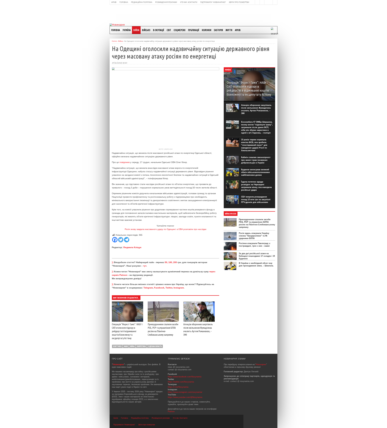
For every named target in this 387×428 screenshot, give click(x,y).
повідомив (124, 162)
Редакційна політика (140, 418)
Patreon (171, 411)
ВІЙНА (136, 30)
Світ (169, 30)
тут (144, 266)
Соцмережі (179, 30)
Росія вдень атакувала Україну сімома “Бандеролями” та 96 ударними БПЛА (254, 235)
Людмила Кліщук (132, 247)
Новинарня (118, 364)
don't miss (117, 346)
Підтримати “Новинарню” (124, 425)
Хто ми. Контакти (180, 418)
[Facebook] (114, 239)
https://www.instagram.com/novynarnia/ (185, 392)
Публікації (193, 30)
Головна (115, 30)
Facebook (159, 287)
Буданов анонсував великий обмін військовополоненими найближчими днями (255, 172)
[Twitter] (120, 239)
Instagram (179, 287)
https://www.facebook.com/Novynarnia (184, 377)
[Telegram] (126, 239)
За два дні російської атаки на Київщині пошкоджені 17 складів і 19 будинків (257, 256)
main (126, 346)
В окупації (158, 30)
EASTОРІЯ (218, 30)
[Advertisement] (193, 14)
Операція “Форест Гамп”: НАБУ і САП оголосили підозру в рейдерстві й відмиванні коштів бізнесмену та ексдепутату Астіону (127, 331)
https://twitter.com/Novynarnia (181, 382)
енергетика (141, 346)
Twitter (169, 287)
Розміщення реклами (161, 418)
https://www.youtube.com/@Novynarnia (185, 397)
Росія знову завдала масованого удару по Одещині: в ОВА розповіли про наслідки (165, 229)
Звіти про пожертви (146, 425)
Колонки (206, 30)
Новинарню (261, 364)
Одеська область (155, 346)
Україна (127, 30)
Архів (238, 30)
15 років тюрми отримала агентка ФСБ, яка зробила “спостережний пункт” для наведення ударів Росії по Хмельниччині (254, 145)
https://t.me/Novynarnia (178, 387)
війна (132, 346)
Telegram (148, 287)
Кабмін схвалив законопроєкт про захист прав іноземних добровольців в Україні (255, 160)
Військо (146, 30)
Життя (229, 30)
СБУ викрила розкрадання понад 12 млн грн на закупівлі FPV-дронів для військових (255, 199)
